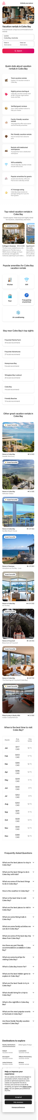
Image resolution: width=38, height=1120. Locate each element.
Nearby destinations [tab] (8, 1045)
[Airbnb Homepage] (3, 3)
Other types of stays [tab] (25, 1045)
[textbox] (10, 45)
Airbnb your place (26, 3)
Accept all (18, 1097)
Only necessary (18, 1102)
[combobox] (18, 38)
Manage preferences (18, 1107)
